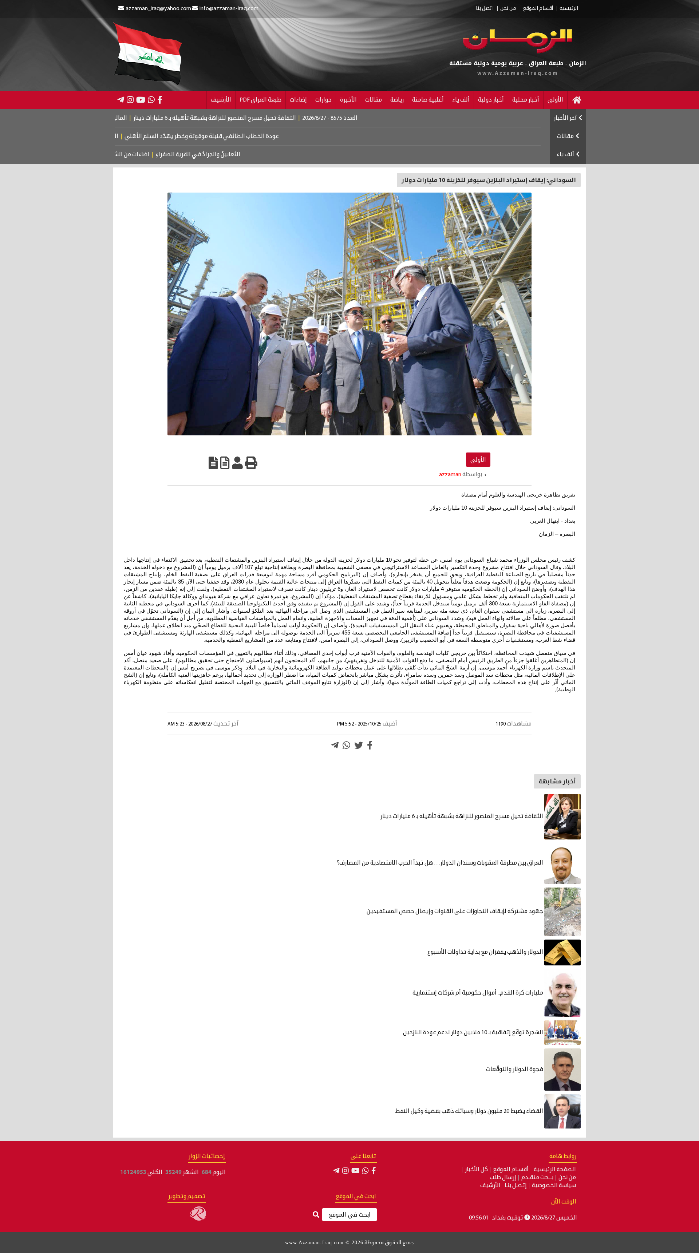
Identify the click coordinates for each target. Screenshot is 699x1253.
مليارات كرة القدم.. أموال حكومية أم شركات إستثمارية (478, 993)
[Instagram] (130, 99)
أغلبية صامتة (428, 100)
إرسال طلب (503, 1178)
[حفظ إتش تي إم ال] (225, 462)
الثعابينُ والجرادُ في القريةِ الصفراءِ (227, 155)
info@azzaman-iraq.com (229, 9)
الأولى (555, 100)
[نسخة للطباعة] (251, 462)
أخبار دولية (491, 100)
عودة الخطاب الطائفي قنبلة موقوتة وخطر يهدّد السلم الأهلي (238, 136)
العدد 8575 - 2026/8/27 (369, 118)
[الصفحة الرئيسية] (577, 100)
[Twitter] (358, 745)
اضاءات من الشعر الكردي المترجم (138, 155)
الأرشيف (221, 100)
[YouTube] (140, 99)
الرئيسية (569, 8)
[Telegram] (120, 99)
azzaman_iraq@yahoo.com (158, 9)
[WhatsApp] (151, 99)
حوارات (323, 100)
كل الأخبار (476, 1170)
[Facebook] (159, 99)
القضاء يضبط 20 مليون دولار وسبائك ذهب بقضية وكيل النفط (469, 1111)
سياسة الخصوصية (554, 1186)
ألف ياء (461, 100)
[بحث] (316, 1215)
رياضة (397, 100)
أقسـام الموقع (511, 1170)
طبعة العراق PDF (260, 100)
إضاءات (298, 100)
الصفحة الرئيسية (555, 1170)
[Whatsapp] (346, 745)
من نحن (508, 8)
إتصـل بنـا (516, 1186)
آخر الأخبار (565, 118)
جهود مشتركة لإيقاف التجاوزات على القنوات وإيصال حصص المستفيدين (455, 911)
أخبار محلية (525, 100)
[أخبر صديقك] (237, 462)
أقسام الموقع (538, 8)
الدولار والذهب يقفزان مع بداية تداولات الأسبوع (485, 952)
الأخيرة (348, 100)
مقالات (373, 100)
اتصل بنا (485, 8)
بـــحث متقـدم (537, 1178)
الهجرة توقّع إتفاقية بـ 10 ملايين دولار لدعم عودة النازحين (473, 1033)
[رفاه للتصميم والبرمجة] (198, 1219)
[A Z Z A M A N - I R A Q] (518, 52)
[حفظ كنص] (213, 462)
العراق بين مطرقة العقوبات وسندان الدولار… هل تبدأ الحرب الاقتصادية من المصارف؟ (440, 863)
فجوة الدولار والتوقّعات (515, 1069)
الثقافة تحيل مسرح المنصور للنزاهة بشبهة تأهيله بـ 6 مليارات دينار (254, 118)
